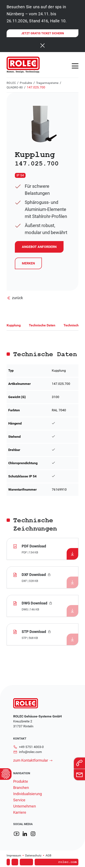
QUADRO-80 (15, 87)
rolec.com (67, 862)
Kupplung (14, 325)
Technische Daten (42, 325)
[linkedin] (24, 833)
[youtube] (16, 833)
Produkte (26, 82)
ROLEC (11, 82)
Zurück (17, 298)
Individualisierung (27, 794)
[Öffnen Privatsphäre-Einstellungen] (6, 774)
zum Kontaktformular (30, 760)
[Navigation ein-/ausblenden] (75, 65)
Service (19, 800)
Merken (28, 263)
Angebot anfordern (41, 856)
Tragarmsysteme (47, 82)
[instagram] (33, 833)
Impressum (14, 855)
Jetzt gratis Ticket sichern (42, 33)
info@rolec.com (30, 752)
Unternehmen (24, 806)
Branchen (21, 788)
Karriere (19, 812)
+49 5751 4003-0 (31, 747)
